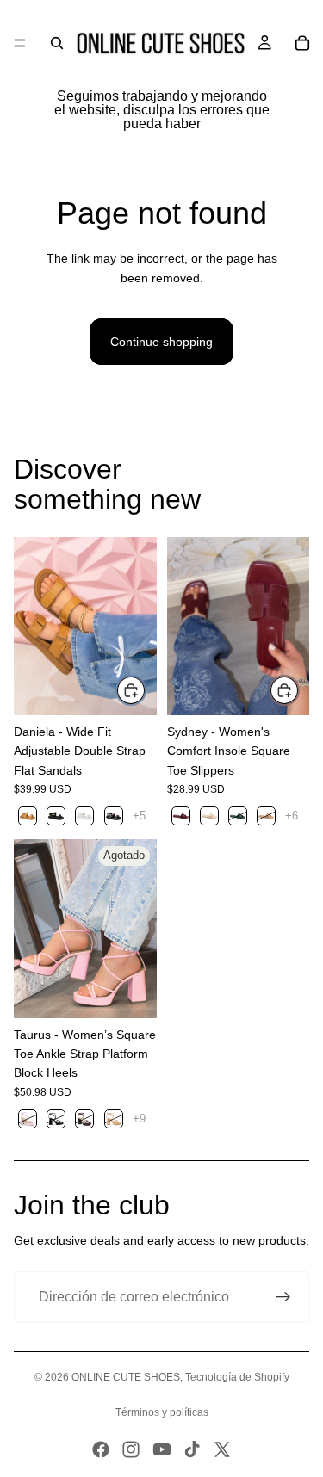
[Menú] (20, 43)
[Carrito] (302, 43)
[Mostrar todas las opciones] (139, 815)
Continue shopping (161, 342)
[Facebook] (100, 1449)
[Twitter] (222, 1449)
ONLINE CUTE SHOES (125, 1377)
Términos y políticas (161, 1412)
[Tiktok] (192, 1449)
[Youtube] (162, 1449)
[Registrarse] (283, 1297)
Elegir (145, 690)
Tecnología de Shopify (237, 1377)
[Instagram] (131, 1449)
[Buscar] (57, 43)
